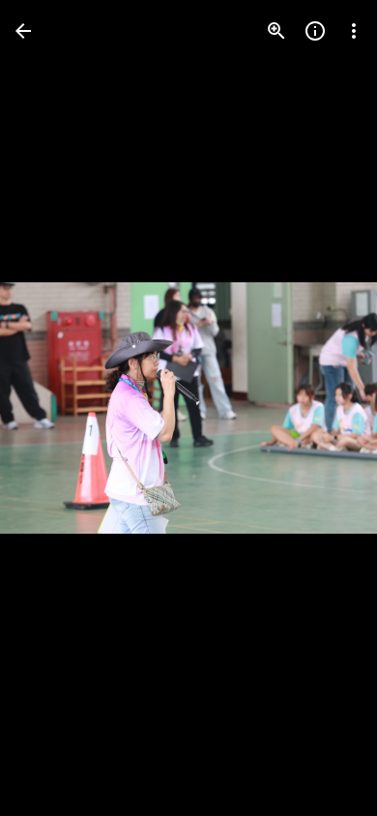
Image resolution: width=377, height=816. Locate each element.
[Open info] (315, 31)
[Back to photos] (23, 31)
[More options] (353, 31)
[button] (54, 408)
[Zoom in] (276, 31)
